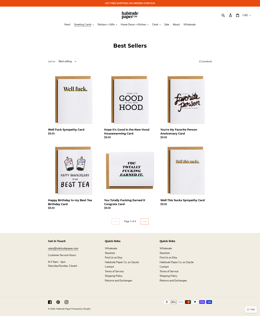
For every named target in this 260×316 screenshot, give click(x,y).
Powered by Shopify (80, 308)
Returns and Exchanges (118, 280)
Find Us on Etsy (113, 257)
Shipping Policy (113, 276)
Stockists (110, 253)
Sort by (51, 61)
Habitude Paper (63, 308)
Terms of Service (114, 271)
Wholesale (111, 248)
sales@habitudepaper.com (63, 248)
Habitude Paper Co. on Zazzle (122, 262)
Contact (109, 267)
